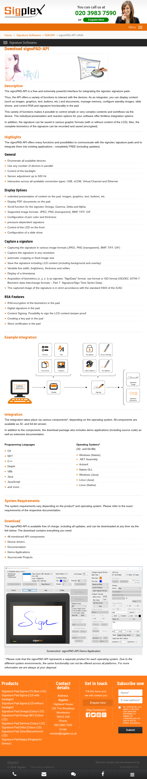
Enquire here (98, 702)
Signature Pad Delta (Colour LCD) (22, 727)
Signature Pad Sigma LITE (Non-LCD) (24, 691)
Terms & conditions (42, 767)
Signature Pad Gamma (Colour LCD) (23, 723)
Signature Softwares (28, 35)
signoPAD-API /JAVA (71, 35)
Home (8, 35)
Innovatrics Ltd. (129, 766)
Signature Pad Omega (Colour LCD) (23, 711)
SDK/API (50, 35)
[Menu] (140, 27)
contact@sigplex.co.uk (63, 733)
